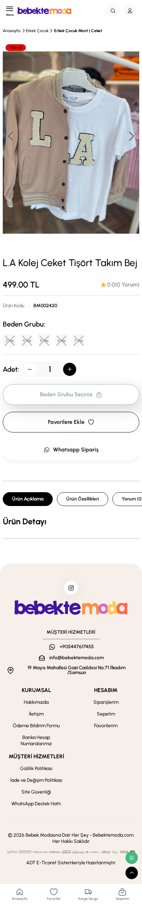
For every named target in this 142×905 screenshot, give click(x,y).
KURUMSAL (36, 690)
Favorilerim (106, 726)
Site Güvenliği (36, 792)
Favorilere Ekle (66, 422)
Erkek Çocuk (37, 30)
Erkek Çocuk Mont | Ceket (78, 30)
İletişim (36, 714)
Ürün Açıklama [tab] (27, 499)
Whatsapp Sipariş (76, 449)
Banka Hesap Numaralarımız (36, 740)
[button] (131, 136)
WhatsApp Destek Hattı (36, 804)
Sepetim (106, 714)
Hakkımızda (36, 702)
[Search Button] (113, 10)
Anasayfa (11, 30)
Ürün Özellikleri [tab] (82, 499)
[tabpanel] (71, 521)
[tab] (120, 284)
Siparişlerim (106, 702)
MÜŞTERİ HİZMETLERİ (36, 756)
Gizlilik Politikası (36, 768)
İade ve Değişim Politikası (36, 780)
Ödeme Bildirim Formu (36, 726)
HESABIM (106, 690)
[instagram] (71, 588)
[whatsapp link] (131, 858)
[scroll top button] (131, 873)
